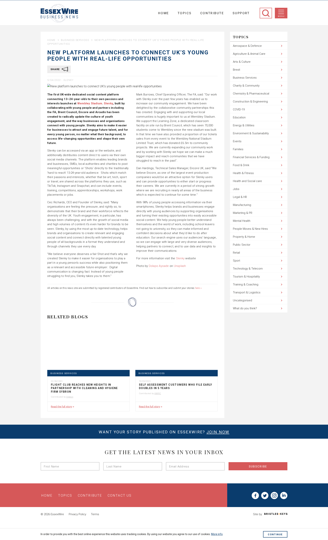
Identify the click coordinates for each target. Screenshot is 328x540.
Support (241, 13)
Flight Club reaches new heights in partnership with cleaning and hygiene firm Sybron (84, 388)
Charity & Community (246, 85)
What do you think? (245, 308)
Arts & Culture (242, 61)
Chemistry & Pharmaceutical (251, 93)
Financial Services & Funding (251, 157)
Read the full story (61, 406)
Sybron (69, 396)
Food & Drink (241, 165)
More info (217, 534)
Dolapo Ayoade (159, 266)
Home (163, 13)
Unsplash (180, 266)
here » (198, 288)
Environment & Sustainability (251, 133)
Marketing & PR (242, 213)
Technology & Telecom (248, 268)
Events (237, 141)
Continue (275, 534)
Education (239, 117)
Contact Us (120, 495)
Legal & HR (240, 197)
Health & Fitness (243, 173)
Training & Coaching (245, 284)
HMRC (157, 393)
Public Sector (241, 244)
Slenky (68, 80)
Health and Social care (247, 181)
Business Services (75, 39)
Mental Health (241, 221)
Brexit (236, 69)
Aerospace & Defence (247, 46)
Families (238, 149)
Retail (236, 252)
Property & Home (244, 236)
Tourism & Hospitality (246, 276)
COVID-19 (239, 109)
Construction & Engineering (250, 101)
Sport (236, 260)
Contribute (212, 13)
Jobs (236, 189)
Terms (95, 514)
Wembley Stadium (89, 103)
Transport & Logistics (246, 292)
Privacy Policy (77, 514)
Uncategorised (242, 300)
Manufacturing (242, 205)
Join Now (218, 432)
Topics (185, 13)
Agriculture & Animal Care (249, 53)
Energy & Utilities (243, 125)
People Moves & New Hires (250, 229)
